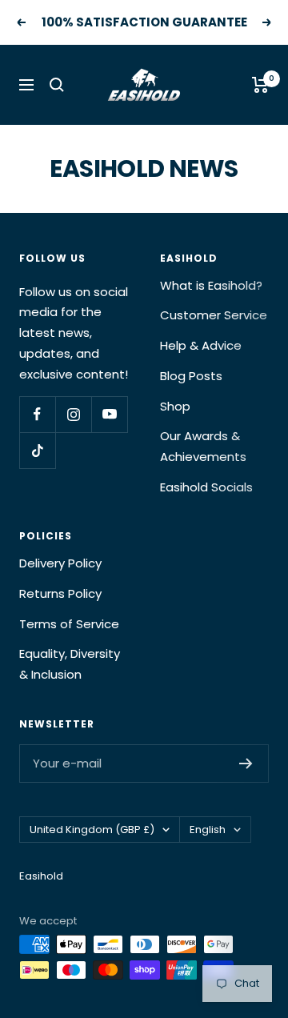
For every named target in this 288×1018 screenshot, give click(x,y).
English (208, 829)
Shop (175, 406)
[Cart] (260, 85)
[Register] (246, 763)
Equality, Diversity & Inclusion (69, 664)
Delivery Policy (60, 563)
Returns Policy (60, 593)
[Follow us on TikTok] (37, 450)
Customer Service (213, 315)
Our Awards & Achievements (203, 446)
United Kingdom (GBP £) (92, 829)
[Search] (57, 85)
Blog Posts (191, 375)
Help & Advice (201, 345)
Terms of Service (69, 623)
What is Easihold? (211, 285)
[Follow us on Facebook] (37, 414)
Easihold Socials (206, 487)
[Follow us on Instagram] (73, 414)
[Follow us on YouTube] (109, 414)
